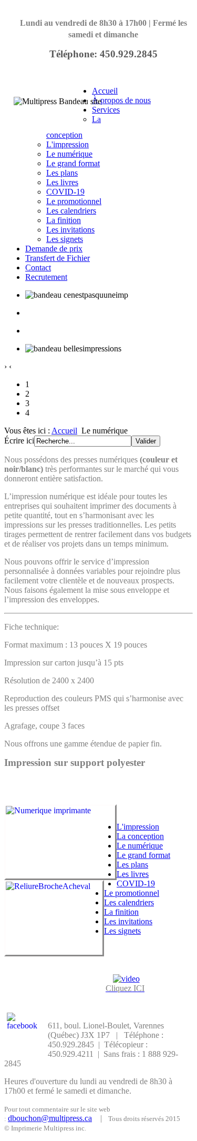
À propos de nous (121, 100)
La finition (63, 220)
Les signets (64, 239)
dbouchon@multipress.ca (50, 1118)
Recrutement (46, 276)
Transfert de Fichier (57, 258)
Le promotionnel (73, 201)
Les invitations (70, 229)
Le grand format (73, 163)
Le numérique (69, 153)
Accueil (105, 90)
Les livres (62, 182)
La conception (140, 836)
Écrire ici (19, 440)
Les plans (62, 172)
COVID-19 (65, 191)
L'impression (67, 144)
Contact (38, 267)
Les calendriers (71, 210)
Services (106, 109)
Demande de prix (53, 248)
